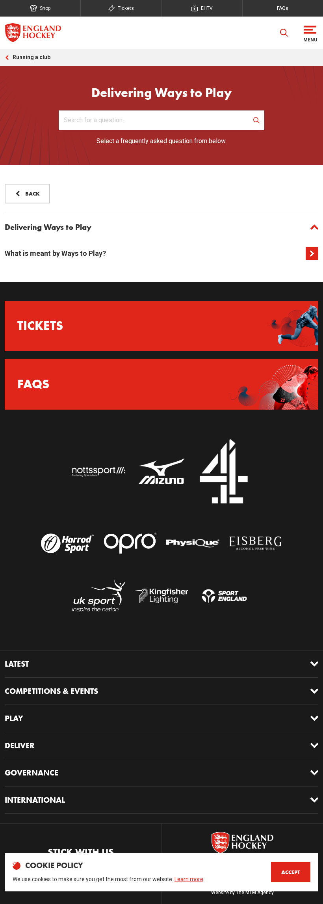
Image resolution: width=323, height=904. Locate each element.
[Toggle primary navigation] (310, 33)
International (35, 800)
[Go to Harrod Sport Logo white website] (67, 543)
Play (14, 718)
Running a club (31, 57)
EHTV (207, 8)
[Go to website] (98, 472)
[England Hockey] (33, 33)
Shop (45, 8)
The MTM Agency (255, 892)
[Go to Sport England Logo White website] (224, 596)
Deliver (20, 745)
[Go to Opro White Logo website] (130, 543)
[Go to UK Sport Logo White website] (98, 596)
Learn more (188, 879)
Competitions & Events (51, 691)
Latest (17, 664)
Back (32, 193)
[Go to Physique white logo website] (193, 543)
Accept (290, 872)
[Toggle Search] (284, 33)
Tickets (126, 8)
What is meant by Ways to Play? (55, 253)
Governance (31, 773)
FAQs (282, 8)
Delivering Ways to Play (48, 227)
